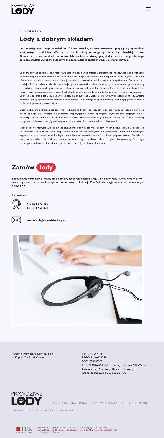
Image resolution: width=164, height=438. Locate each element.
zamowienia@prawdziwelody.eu (46, 220)
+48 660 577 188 (37, 204)
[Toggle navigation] (148, 8)
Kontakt (17, 410)
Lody (93, 402)
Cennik (125, 402)
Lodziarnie (140, 402)
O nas (83, 402)
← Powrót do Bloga (30, 30)
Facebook (67, 410)
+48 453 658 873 (37, 208)
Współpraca (108, 402)
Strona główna (64, 402)
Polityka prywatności (41, 410)
